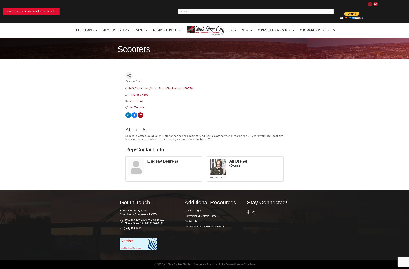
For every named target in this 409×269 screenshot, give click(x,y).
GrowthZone (249, 264)
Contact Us (191, 221)
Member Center (114, 30)
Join (233, 30)
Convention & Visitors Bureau (201, 216)
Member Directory (167, 30)
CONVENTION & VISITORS (275, 30)
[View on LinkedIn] (128, 117)
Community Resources (317, 30)
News (246, 30)
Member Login (193, 210)
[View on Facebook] (134, 117)
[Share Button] (129, 75)
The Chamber (84, 30)
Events (140, 30)
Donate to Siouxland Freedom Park (204, 226)
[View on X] (140, 117)
